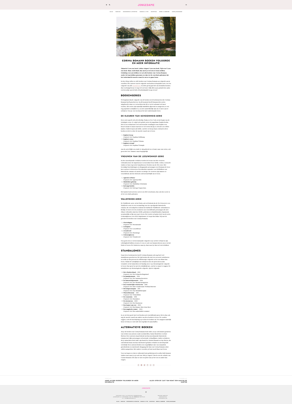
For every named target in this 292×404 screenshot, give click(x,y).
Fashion (118, 11)
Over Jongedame (177, 11)
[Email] (186, 5)
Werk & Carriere (164, 11)
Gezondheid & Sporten (130, 11)
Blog (111, 11)
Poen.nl (136, 396)
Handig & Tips (144, 11)
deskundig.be (163, 396)
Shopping (154, 11)
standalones (137, 86)
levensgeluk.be (163, 398)
